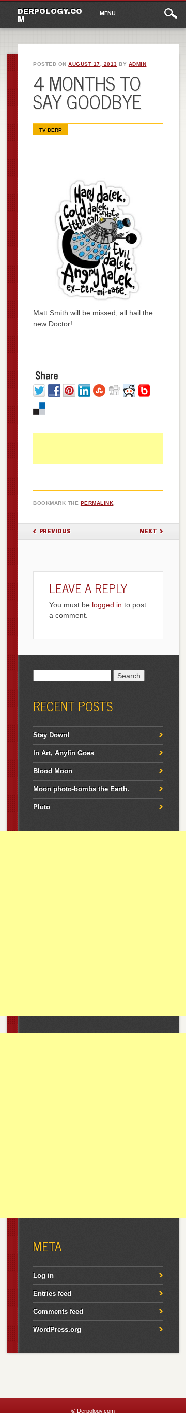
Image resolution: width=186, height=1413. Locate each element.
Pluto (41, 807)
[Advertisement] (109, 459)
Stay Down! (51, 735)
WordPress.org (57, 1329)
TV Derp (50, 130)
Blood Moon (52, 771)
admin (138, 64)
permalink (97, 503)
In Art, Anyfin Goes (63, 753)
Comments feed (58, 1311)
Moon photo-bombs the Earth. (81, 789)
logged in (107, 604)
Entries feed (52, 1293)
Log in (43, 1275)
